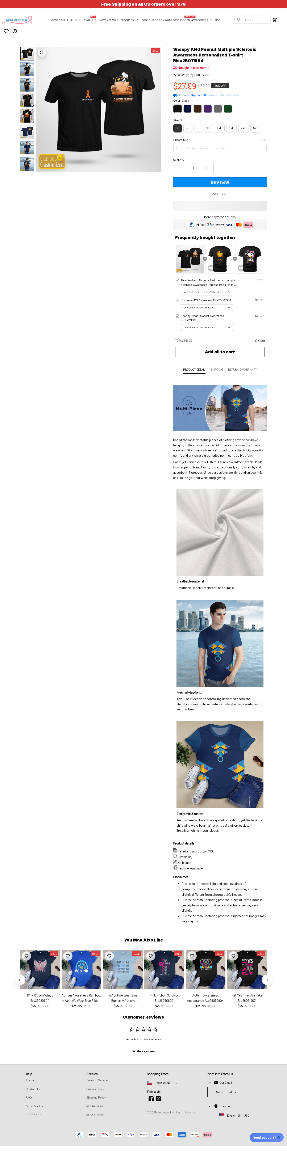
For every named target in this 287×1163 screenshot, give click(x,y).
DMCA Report (34, 1114)
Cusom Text (180, 140)
